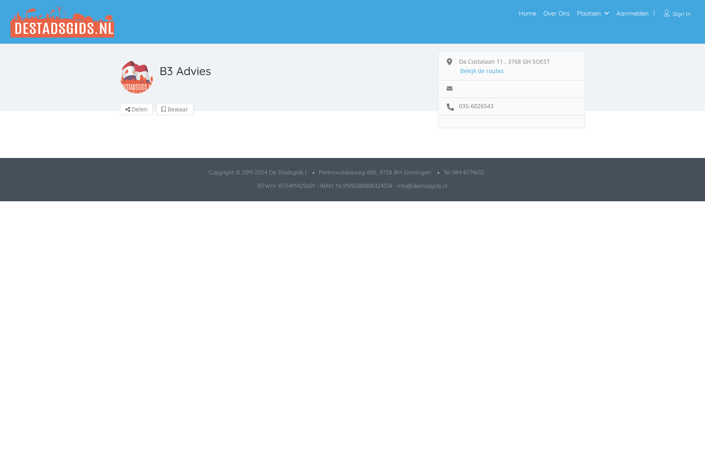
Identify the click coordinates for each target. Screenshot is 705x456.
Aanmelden (632, 13)
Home (527, 13)
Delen (139, 109)
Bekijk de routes (482, 71)
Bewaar (177, 109)
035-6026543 (476, 106)
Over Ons (556, 13)
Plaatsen (589, 13)
